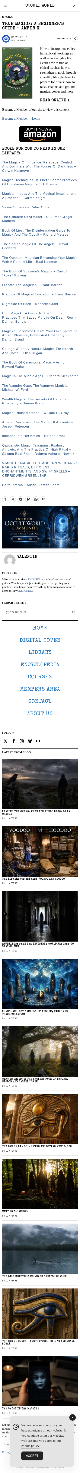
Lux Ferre (11, 818)
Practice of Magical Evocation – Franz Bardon (39, 294)
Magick (7, 17)
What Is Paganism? (15, 1211)
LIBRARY (40, 652)
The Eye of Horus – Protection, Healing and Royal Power (38, 1342)
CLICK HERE (25, 590)
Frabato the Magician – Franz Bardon (32, 285)
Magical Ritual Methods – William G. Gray (35, 413)
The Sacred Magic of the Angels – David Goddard (35, 246)
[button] (73, 612)
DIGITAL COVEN (40, 640)
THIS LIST (34, 579)
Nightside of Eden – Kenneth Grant (30, 304)
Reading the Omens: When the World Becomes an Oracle (36, 812)
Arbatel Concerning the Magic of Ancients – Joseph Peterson (37, 424)
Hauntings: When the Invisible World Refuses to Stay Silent (38, 945)
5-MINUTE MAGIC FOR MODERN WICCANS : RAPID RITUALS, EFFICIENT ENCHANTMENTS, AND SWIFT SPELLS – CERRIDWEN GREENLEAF (39, 469)
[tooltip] (5, 499)
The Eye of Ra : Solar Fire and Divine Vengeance (37, 1146)
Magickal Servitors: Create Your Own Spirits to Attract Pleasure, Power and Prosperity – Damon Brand (39, 335)
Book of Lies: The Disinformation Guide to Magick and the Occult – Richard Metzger (36, 232)
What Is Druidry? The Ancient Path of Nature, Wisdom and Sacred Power (35, 1080)
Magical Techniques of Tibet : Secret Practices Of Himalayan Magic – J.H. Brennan (39, 182)
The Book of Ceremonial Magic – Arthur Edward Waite (34, 364)
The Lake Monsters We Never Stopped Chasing (35, 1276)
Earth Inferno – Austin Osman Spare (31, 485)
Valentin (21, 37)
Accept (32, 1456)
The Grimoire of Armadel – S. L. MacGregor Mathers (37, 219)
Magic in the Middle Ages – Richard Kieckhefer (40, 376)
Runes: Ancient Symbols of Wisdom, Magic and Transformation (35, 1012)
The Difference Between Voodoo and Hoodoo (33, 879)
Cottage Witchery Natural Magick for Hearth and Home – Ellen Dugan (37, 351)
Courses (40, 677)
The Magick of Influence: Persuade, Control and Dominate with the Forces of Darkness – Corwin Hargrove (39, 166)
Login (36, 118)
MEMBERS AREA (40, 689)
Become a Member (15, 118)
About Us (40, 714)
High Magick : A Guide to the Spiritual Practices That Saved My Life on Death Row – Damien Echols (39, 317)
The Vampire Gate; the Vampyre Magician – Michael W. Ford (37, 388)
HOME (40, 628)
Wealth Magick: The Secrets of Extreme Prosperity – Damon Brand (34, 401)
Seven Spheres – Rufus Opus (25, 207)
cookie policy (30, 1445)
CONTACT (40, 701)
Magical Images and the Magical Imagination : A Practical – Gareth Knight (39, 196)
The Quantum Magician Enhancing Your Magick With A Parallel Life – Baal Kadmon (40, 260)
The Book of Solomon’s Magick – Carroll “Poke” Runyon (34, 273)
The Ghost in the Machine (20, 1409)
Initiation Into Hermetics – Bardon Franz (34, 436)
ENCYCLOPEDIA (40, 665)
